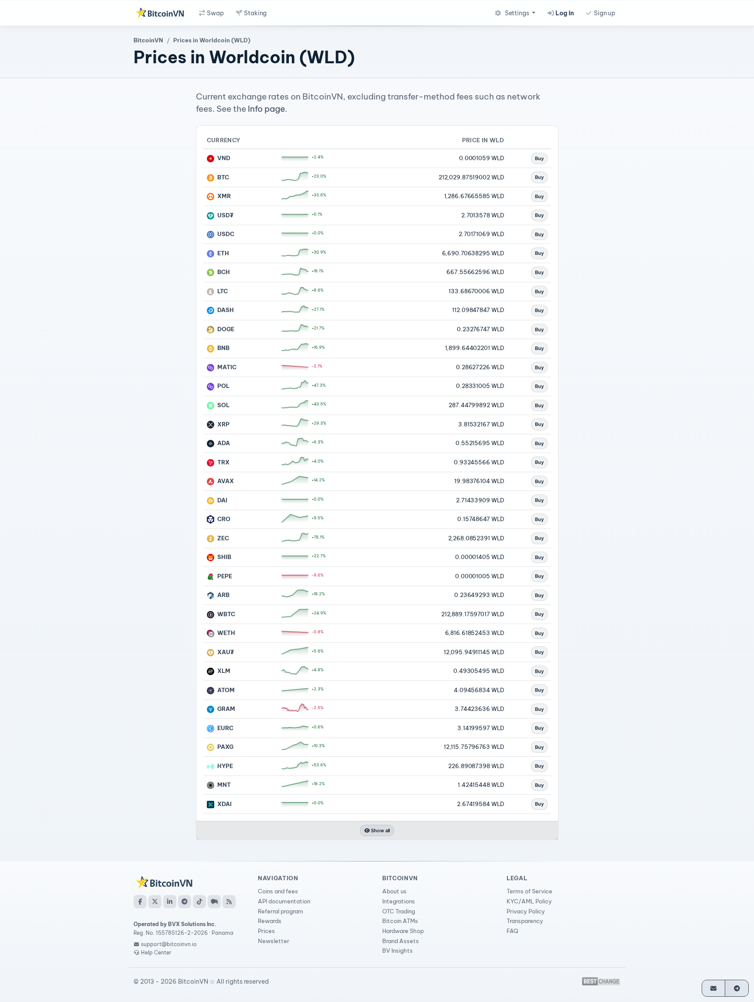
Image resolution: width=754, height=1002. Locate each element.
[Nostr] (214, 901)
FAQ (512, 930)
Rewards (269, 920)
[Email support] (714, 988)
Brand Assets (400, 940)
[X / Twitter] (154, 901)
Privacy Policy (526, 911)
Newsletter (273, 940)
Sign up (604, 13)
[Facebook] (140, 901)
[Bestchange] (601, 981)
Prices (266, 930)
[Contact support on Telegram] (737, 988)
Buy (539, 158)
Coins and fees (278, 891)
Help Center (155, 952)
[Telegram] (184, 901)
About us (394, 891)
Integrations (398, 901)
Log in (564, 13)
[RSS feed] (229, 901)
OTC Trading (398, 911)
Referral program (280, 911)
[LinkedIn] (169, 901)
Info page (266, 108)
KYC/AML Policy (529, 901)
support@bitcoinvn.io (169, 944)
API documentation (284, 901)
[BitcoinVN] (160, 13)
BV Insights (397, 950)
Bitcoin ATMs (400, 920)
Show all (380, 830)
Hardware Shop (403, 930)
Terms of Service (529, 891)
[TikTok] (199, 901)
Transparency (525, 920)
